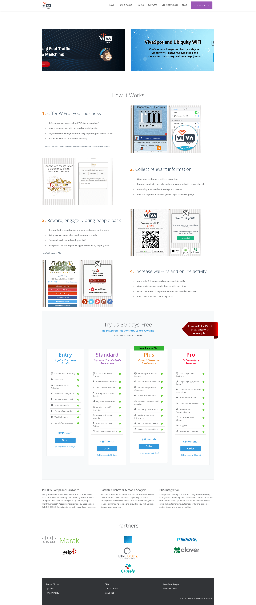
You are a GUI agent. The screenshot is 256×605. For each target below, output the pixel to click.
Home (111, 5)
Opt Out (50, 588)
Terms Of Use (52, 584)
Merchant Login (170, 5)
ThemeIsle (207, 598)
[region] (128, 50)
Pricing (140, 5)
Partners (152, 5)
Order (65, 440)
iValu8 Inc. (109, 592)
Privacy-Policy (52, 592)
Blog (184, 5)
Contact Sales (202, 5)
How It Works (125, 5)
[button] (46, 50)
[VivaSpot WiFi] (46, 5)
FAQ (107, 584)
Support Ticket (170, 588)
